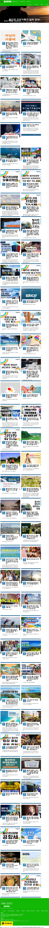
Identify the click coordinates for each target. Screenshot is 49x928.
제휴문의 (38, 910)
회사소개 (4, 910)
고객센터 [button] (36, 4)
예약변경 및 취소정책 (30, 910)
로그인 (42, 4)
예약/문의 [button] (28, 1)
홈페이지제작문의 (44, 910)
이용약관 (23, 910)
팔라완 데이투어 (15, 1)
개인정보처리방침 (11, 910)
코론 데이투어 (22, 1)
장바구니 (30, 4)
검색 (47, 4)
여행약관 (18, 910)
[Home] (6, 1)
